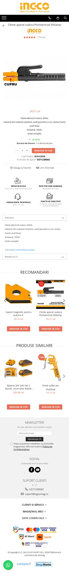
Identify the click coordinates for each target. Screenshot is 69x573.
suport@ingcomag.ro (36, 494)
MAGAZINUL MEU (33, 511)
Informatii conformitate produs (20, 249)
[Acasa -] (34, 7)
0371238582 (36, 489)
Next (64, 77)
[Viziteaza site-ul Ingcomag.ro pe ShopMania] (43, 564)
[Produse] (4, 18)
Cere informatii (46, 167)
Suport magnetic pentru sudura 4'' (18, 314)
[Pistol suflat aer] (50, 367)
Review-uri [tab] (11, 256)
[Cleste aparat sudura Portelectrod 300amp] (34, 74)
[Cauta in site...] (65, 18)
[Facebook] (31, 470)
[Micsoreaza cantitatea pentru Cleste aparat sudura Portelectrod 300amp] (17, 150)
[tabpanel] (34, 74)
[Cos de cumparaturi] (57, 18)
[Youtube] (37, 470)
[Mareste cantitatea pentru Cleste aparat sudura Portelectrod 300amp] (27, 150)
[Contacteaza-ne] (49, 18)
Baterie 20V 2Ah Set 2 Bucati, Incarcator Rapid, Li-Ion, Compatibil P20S (18, 387)
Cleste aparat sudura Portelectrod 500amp (50, 314)
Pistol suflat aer (50, 385)
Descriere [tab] (9, 217)
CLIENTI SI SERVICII (33, 504)
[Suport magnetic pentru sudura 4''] (18, 294)
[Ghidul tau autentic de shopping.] (24, 564)
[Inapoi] (2, 25)
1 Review (41, 37)
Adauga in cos (43, 150)
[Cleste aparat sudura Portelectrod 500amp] (50, 294)
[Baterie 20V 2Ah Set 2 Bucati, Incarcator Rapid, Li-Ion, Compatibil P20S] (18, 367)
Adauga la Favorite (22, 167)
